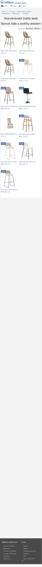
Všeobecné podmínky (29, 551)
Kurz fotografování (28, 558)
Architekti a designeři (9, 551)
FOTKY (5, 6)
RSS (24, 556)
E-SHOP (23, 6)
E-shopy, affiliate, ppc (9, 553)
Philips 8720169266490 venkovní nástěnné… (14, 134)
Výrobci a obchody (8, 546)
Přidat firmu (6, 558)
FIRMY (14, 6)
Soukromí (26, 553)
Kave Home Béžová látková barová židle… (13, 189)
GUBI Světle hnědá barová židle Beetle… (13, 51)
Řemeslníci (6, 548)
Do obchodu (8, 53)
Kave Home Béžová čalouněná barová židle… (14, 162)
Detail (15, 53)
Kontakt (25, 546)
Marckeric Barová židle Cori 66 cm (11, 106)
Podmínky (6, 556)
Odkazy (25, 548)
